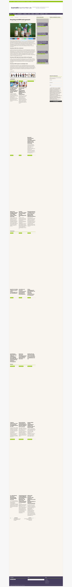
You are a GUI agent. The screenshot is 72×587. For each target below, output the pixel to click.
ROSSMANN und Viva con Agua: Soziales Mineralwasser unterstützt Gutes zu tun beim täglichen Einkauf (14, 90)
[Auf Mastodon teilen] (27, 38)
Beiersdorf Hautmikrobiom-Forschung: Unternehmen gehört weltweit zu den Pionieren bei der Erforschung (31, 140)
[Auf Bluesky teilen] (32, 38)
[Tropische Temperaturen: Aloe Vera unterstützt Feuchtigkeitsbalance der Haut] (14, 394)
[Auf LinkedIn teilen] (16, 38)
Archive (11, 1)
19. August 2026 (43, 35)
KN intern (14, 1)
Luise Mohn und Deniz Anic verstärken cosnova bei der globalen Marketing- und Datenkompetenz (22, 292)
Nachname (51, 82)
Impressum (32, 1)
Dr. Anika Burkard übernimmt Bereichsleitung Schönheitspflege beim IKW (13, 497)
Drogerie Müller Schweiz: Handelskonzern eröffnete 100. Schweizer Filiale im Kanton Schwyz (31, 425)
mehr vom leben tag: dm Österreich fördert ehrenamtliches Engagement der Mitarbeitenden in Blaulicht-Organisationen (23, 91)
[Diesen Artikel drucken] (23, 38)
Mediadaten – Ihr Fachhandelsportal (21, 1)
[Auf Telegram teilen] (29, 38)
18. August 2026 (43, 44)
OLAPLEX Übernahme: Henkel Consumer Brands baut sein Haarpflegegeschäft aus (22, 214)
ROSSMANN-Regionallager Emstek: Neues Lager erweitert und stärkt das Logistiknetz (42, 34)
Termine (33, 13)
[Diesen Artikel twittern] (13, 38)
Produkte (14, 13)
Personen (25, 13)
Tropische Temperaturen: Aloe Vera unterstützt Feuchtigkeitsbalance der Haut (14, 424)
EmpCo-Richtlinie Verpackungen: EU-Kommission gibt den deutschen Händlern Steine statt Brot (23, 424)
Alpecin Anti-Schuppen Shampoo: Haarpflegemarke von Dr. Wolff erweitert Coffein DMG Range (14, 214)
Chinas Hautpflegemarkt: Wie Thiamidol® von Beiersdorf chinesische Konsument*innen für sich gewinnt (31, 292)
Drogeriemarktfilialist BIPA (23, 40)
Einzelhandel (21, 21)
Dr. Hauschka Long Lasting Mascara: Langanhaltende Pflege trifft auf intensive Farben (42, 52)
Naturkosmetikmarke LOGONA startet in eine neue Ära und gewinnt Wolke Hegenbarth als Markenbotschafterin (31, 214)
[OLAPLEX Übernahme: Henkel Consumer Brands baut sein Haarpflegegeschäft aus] (23, 183)
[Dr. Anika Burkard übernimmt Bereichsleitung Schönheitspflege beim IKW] (14, 467)
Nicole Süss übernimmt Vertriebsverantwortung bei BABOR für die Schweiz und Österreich (23, 356)
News (10, 13)
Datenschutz (28, 1)
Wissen (29, 13)
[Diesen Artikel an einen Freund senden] (20, 38)
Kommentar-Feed (47, 581)
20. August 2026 (43, 26)
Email (50, 85)
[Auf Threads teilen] (34, 38)
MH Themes (23, 585)
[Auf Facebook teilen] (11, 38)
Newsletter (42, 13)
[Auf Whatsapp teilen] (25, 38)
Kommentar (37, 13)
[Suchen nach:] (58, 15)
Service (46, 13)
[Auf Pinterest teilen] (18, 38)
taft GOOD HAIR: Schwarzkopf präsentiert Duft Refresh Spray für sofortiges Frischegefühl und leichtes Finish (42, 42)
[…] (32, 152)
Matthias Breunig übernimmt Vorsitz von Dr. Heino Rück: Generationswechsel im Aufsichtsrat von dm (31, 356)
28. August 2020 (13, 21)
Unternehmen (19, 13)
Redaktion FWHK (17, 21)
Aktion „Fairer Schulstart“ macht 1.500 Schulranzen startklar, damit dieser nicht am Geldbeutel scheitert (42, 24)
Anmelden (46, 579)
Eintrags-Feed (46, 580)
